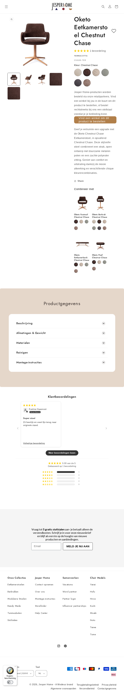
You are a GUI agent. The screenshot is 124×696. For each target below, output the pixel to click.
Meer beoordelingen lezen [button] (62, 453)
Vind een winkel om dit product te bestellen (94, 120)
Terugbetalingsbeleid (88, 684)
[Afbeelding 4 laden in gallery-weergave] (56, 79)
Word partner (70, 591)
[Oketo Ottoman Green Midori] (104, 262)
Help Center (41, 613)
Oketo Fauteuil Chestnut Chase (81, 216)
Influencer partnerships (74, 606)
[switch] (10, 682)
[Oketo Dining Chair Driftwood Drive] (96, 72)
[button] (6, 6)
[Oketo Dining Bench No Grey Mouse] (76, 271)
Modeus (61, 684)
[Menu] (15, 667)
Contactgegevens (107, 688)
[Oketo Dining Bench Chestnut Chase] (76, 264)
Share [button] (81, 181)
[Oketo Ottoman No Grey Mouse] (94, 269)
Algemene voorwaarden (63, 688)
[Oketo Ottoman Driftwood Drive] (99, 262)
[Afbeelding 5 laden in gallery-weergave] (14, 93)
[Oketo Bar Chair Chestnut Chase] (99, 222)
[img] (29, 405)
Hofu (92, 591)
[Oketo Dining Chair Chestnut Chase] (87, 72)
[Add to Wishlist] (113, 31)
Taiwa (93, 627)
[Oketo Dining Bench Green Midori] (86, 264)
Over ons (40, 591)
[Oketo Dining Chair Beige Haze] (78, 72)
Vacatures (68, 584)
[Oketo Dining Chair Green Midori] (105, 72)
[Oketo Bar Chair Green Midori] (94, 228)
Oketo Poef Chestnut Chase (99, 256)
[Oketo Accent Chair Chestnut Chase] (76, 222)
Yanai (93, 584)
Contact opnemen (44, 584)
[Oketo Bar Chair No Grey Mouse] (104, 228)
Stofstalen (13, 620)
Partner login (69, 598)
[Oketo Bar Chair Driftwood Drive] (104, 222)
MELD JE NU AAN (77, 546)
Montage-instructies (45, 598)
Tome (93, 634)
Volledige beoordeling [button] (34, 443)
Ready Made (14, 606)
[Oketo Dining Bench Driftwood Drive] (81, 264)
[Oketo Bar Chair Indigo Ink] (99, 228)
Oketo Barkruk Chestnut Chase (99, 216)
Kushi (92, 606)
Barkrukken (13, 591)
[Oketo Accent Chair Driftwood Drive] (81, 222)
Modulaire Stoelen (17, 598)
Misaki (93, 613)
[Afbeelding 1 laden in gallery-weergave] (14, 79)
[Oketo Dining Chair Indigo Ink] (78, 83)
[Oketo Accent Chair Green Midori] (86, 222)
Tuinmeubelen (15, 613)
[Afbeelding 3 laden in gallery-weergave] (42, 79)
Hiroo (93, 598)
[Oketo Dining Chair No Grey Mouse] (87, 83)
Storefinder (41, 606)
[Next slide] (106, 428)
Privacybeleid (109, 684)
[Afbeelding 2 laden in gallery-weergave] (28, 79)
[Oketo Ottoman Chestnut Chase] (94, 262)
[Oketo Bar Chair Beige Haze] (94, 222)
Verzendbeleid (87, 688)
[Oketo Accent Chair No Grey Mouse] (76, 228)
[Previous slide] (18, 428)
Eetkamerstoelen (16, 584)
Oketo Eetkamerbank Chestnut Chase (81, 258)
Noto (92, 620)
